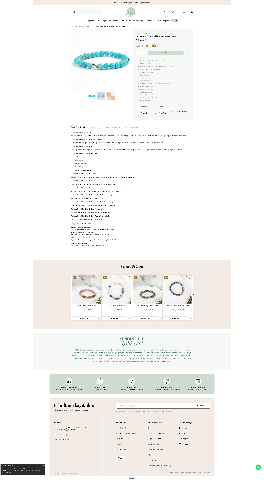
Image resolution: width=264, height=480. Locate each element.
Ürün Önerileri (131, 127)
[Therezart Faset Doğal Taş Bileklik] (177, 289)
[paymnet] (187, 473)
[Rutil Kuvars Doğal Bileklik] (116, 289)
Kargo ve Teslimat (154, 438)
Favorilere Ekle (99, 318)
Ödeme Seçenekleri (112, 127)
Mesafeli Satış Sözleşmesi (126, 433)
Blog (120, 458)
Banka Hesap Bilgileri (155, 449)
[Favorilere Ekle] (188, 53)
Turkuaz (77, 157)
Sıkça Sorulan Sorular (155, 433)
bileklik (79, 227)
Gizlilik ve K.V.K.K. (122, 438)
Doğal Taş (81, 132)
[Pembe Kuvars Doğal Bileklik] (86, 289)
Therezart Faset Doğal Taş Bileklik (178, 306)
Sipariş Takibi (152, 460)
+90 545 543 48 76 (61, 440)
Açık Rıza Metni (122, 449)
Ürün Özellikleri (78, 127)
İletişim (150, 455)
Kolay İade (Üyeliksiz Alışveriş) (159, 465)
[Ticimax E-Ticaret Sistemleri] (132, 478)
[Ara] (73, 11)
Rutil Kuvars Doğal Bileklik (116, 306)
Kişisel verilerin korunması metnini (143, 411)
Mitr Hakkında (121, 428)
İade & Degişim (153, 444)
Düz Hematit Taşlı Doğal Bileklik (147, 306)
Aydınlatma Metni (123, 444)
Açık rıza (126, 411)
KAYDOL (200, 406)
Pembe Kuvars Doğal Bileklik (86, 306)
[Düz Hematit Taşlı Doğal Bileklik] (147, 289)
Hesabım (150, 428)
